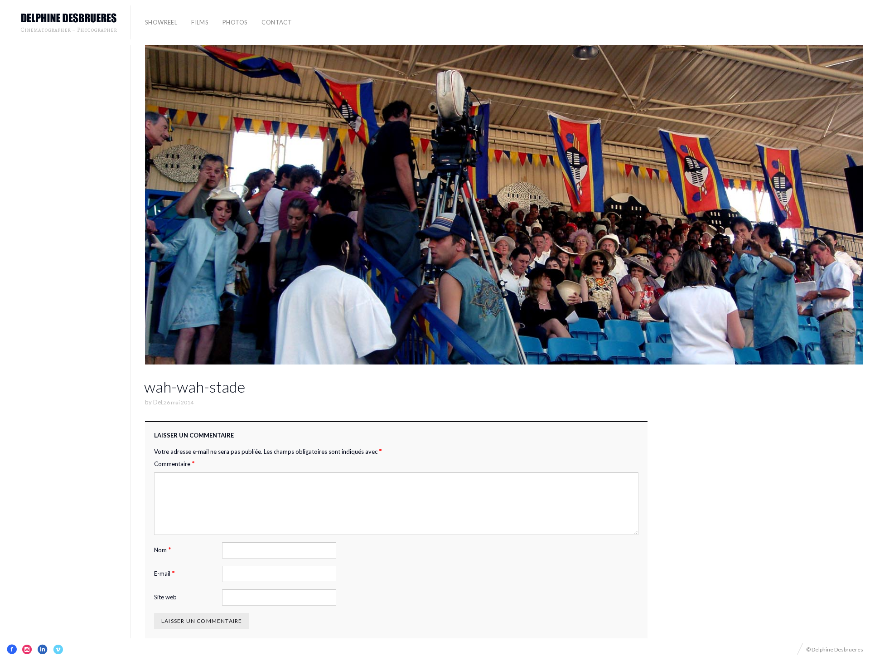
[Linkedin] (43, 649)
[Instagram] (27, 649)
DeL (158, 402)
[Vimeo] (58, 649)
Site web (165, 597)
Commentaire (174, 463)
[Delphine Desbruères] (69, 18)
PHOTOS (234, 22)
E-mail (164, 573)
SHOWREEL (161, 22)
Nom (162, 550)
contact (276, 22)
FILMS (199, 22)
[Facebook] (12, 649)
